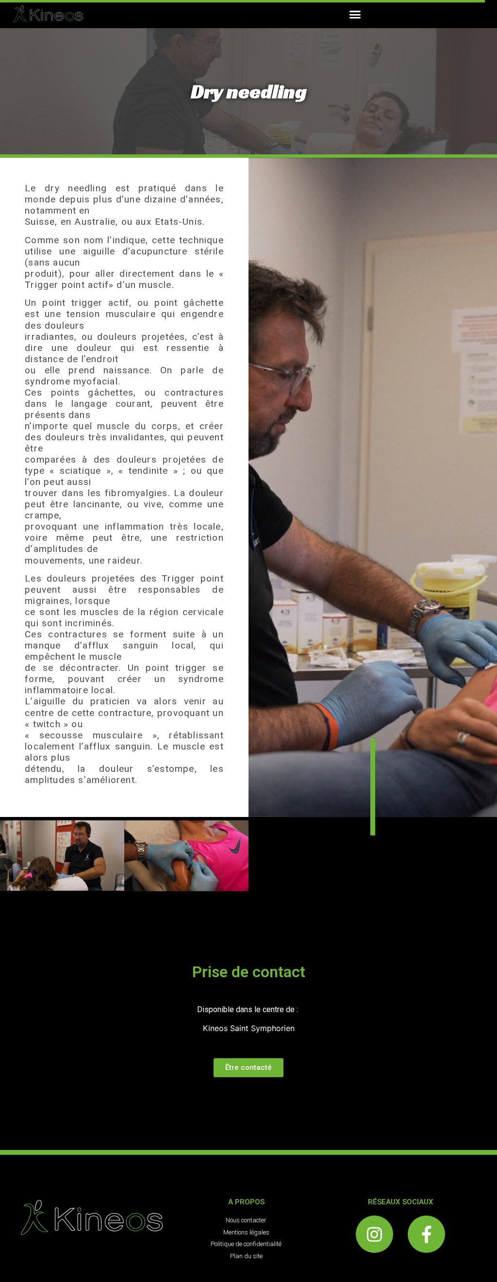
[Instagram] (374, 1234)
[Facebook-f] (426, 1234)
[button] (355, 14)
